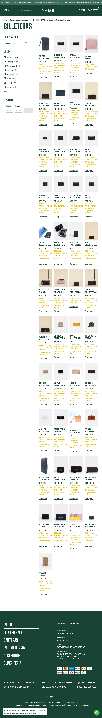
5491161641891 (65, 633)
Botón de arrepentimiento (78, 705)
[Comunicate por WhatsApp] (97, 713)
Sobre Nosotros (63, 682)
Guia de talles (11, 682)
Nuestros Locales (86, 687)
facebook (74, 623)
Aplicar (28, 110)
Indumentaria (14, 647)
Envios (45, 682)
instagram (62, 623)
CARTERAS (11, 640)
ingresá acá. (60, 705)
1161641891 (63, 640)
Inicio (6, 20)
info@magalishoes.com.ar (71, 647)
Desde (8, 106)
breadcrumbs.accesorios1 (21, 20)
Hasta (17, 106)
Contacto (30, 682)
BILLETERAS (39, 20)
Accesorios (12, 655)
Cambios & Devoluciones (17, 687)
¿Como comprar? (87, 682)
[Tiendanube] (51, 697)
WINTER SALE (13, 632)
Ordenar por (11, 37)
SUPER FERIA (12, 663)
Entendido (32, 713)
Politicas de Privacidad (53, 687)
